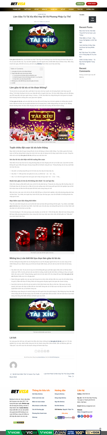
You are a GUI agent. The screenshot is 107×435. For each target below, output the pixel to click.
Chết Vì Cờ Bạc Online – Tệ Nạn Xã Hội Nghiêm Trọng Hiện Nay (87, 62)
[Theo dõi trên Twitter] (82, 416)
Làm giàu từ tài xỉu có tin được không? (22, 71)
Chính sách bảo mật (38, 398)
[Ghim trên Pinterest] (45, 351)
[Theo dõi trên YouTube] (88, 416)
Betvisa (39, 64)
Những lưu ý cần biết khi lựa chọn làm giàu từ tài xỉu (25, 81)
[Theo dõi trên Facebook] (78, 416)
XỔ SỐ (36, 9)
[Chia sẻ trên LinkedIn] (48, 351)
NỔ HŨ (63, 9)
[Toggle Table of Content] (40, 69)
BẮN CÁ (44, 9)
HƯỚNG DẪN (90, 9)
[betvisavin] (18, 4)
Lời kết (13, 83)
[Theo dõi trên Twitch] (91, 416)
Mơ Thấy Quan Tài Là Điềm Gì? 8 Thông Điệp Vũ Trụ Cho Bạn (87, 55)
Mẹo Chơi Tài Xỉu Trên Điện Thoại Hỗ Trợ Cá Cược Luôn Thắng (87, 33)
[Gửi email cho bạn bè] (42, 351)
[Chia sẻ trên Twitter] (39, 351)
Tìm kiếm (81, 15)
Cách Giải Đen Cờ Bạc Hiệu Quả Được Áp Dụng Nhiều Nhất (87, 47)
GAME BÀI (54, 9)
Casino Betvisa (42, 14)
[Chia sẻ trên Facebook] (36, 351)
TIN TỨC (80, 9)
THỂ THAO (27, 9)
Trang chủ (16, 9)
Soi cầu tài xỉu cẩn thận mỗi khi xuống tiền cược (25, 75)
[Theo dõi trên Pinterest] (85, 416)
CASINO (71, 9)
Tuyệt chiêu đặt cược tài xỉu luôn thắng (22, 73)
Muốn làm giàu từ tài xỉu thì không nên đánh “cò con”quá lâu (28, 77)
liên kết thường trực (54, 357)
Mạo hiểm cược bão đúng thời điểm (22, 79)
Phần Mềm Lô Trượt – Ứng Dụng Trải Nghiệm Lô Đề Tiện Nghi (88, 40)
